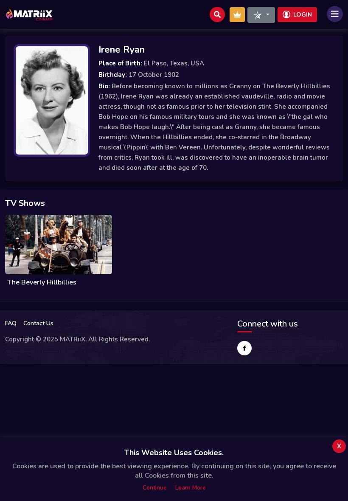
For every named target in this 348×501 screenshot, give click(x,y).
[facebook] (244, 348)
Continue (155, 488)
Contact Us (38, 323)
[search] (217, 14)
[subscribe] (237, 14)
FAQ (11, 323)
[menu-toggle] (335, 14)
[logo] (29, 14)
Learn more (190, 488)
